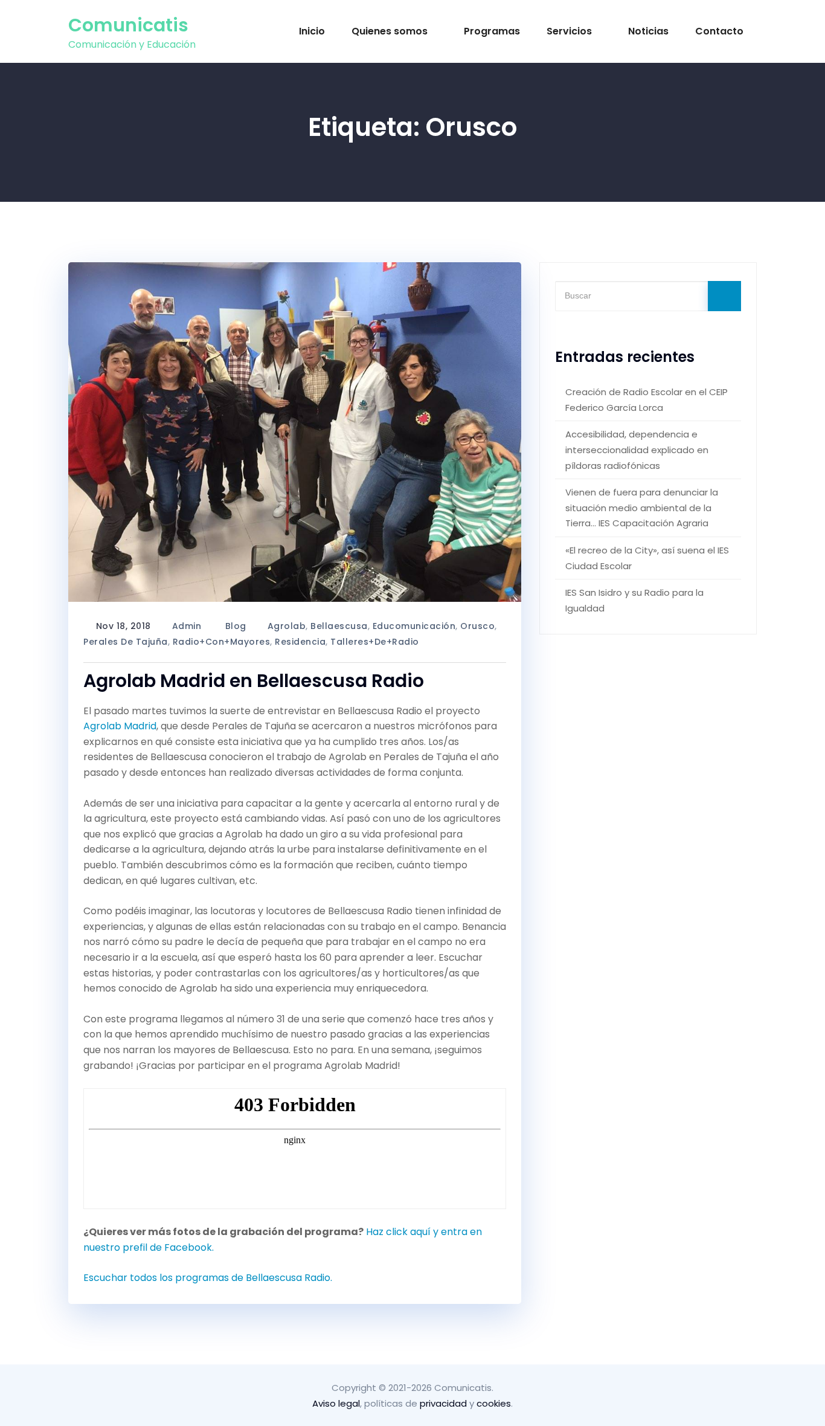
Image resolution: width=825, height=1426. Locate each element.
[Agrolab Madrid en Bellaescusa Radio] (294, 432)
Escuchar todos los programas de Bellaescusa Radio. (207, 1278)
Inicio (312, 31)
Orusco (477, 626)
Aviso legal (336, 1403)
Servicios (569, 31)
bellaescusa (339, 626)
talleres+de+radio (374, 642)
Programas (492, 31)
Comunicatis (128, 25)
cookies (494, 1403)
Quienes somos (390, 31)
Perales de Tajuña (125, 642)
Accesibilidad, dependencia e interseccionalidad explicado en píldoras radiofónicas (636, 449)
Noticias (648, 31)
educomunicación (414, 626)
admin (187, 626)
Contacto (719, 31)
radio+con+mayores (222, 642)
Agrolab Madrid (119, 726)
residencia (300, 642)
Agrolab (287, 626)
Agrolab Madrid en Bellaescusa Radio (253, 681)
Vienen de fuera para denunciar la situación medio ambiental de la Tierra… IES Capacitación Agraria (641, 507)
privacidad (443, 1403)
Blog (235, 626)
